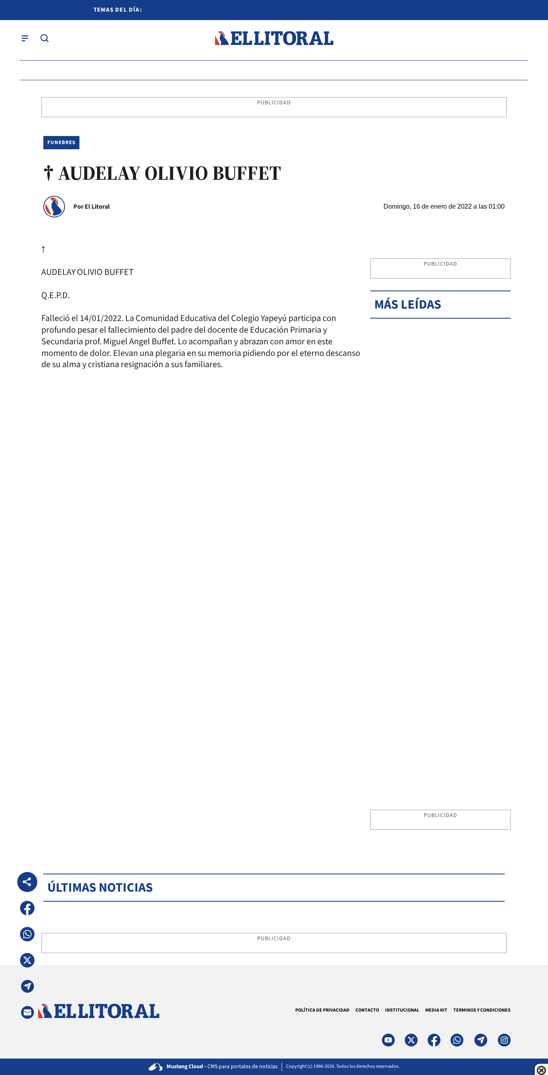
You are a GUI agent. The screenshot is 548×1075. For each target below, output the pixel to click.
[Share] (27, 882)
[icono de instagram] (504, 1040)
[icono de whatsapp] (457, 1040)
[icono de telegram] (480, 1040)
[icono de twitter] (411, 1040)
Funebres (61, 142)
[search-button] (44, 38)
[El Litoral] (273, 38)
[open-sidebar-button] (25, 38)
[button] (27, 908)
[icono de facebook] (434, 1040)
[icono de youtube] (388, 1040)
